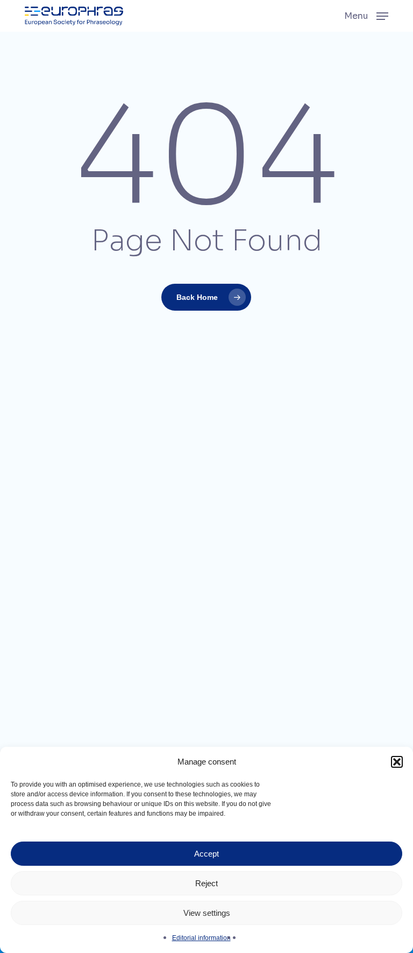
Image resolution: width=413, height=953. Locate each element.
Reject (206, 883)
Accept (206, 853)
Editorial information (201, 938)
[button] (396, 761)
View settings (206, 912)
